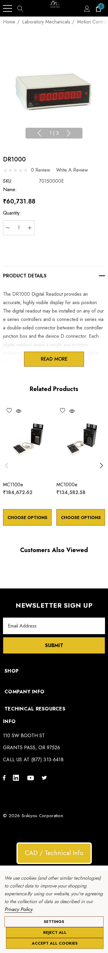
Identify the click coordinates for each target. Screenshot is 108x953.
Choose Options (27, 518)
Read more (54, 359)
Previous (39, 133)
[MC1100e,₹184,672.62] (27, 439)
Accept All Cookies (55, 943)
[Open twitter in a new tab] (45, 777)
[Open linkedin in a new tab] (17, 777)
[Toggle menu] (7, 8)
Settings (54, 921)
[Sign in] (86, 8)
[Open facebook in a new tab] (4, 777)
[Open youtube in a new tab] (31, 777)
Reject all (55, 932)
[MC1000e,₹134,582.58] (80, 439)
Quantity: (12, 212)
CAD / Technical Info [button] (54, 852)
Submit (54, 645)
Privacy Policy (18, 909)
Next (68, 133)
